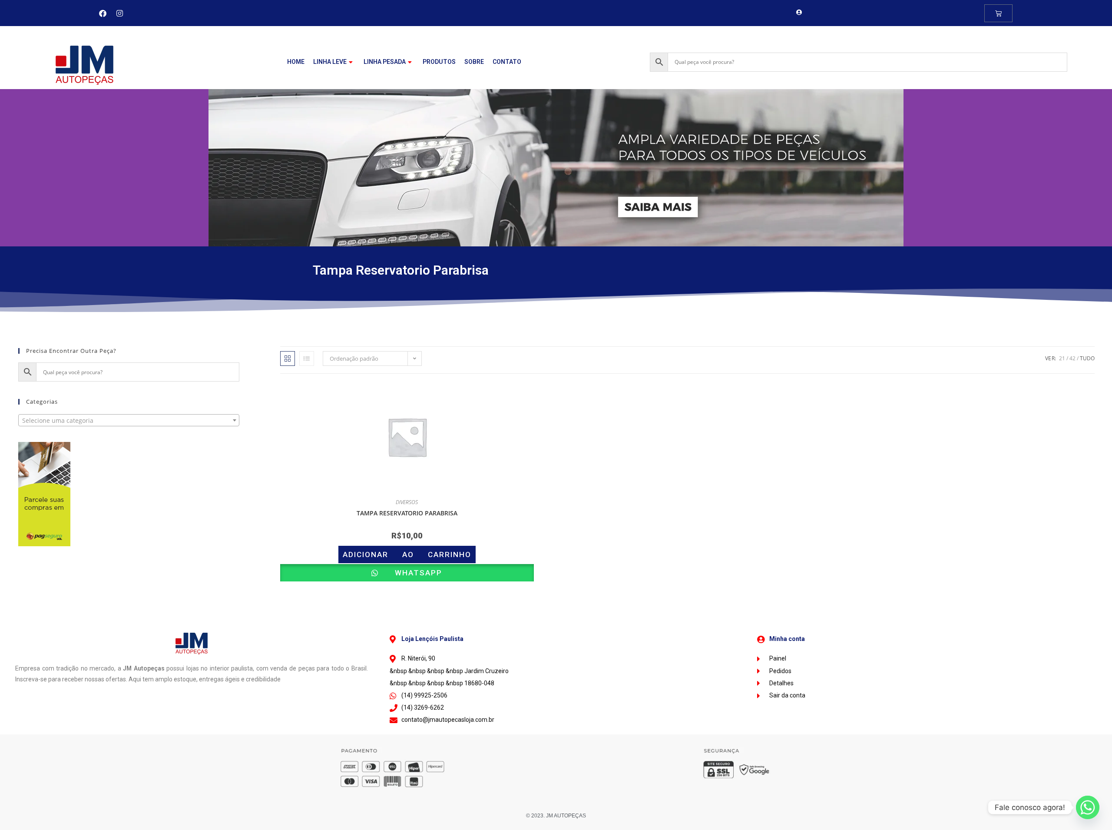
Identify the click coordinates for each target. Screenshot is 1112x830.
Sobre (474, 61)
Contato (507, 61)
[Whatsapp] (1087, 807)
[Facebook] (103, 13)
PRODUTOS (439, 61)
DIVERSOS (407, 502)
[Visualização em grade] (287, 358)
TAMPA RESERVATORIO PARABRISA (407, 513)
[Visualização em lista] (306, 358)
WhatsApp (411, 572)
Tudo (1087, 358)
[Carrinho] (998, 13)
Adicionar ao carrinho (407, 554)
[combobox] (128, 420)
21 (1062, 358)
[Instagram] (120, 13)
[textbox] (129, 421)
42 (1072, 358)
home (295, 61)
